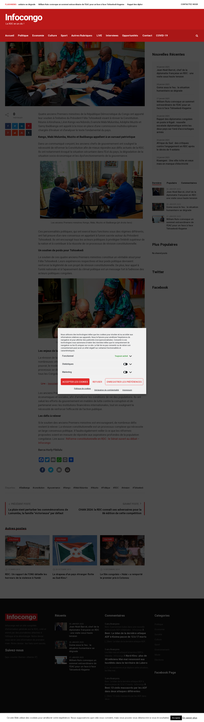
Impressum (127, 390)
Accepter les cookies (75, 381)
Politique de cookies (82, 388)
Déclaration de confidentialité (106, 390)
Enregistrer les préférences (124, 381)
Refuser (97, 381)
